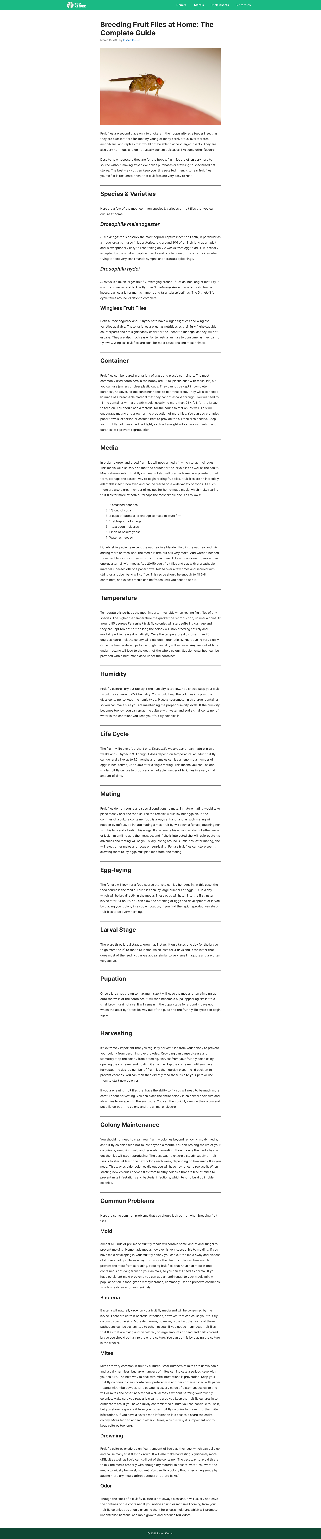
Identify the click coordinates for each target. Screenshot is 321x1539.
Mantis (199, 5)
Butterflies (243, 5)
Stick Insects (220, 5)
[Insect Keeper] (76, 5)
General (181, 5)
